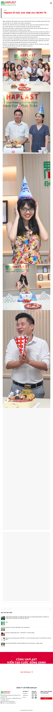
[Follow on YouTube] (36, 698)
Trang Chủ (13, 708)
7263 (6, 622)
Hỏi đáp (40, 708)
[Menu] (51, 3)
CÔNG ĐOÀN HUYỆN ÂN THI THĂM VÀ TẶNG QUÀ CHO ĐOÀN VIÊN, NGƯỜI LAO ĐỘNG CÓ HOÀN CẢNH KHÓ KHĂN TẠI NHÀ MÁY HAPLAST (27, 617)
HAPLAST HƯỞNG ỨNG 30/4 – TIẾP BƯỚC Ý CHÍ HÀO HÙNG (19, 632)
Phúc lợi (24, 697)
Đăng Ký (46, 698)
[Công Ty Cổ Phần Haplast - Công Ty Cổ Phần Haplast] (9, 3)
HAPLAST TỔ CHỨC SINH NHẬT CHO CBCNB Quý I (17, 627)
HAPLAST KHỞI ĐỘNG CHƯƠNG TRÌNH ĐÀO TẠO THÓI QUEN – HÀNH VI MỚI (23, 643)
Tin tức (5, 10)
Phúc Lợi (31, 708)
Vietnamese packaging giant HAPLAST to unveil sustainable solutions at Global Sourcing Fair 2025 (28, 638)
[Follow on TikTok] (33, 698)
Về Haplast (25, 693)
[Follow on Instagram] (36, 695)
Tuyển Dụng (25, 695)
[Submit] (50, 609)
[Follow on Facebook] (33, 695)
